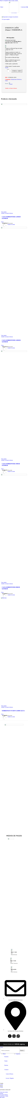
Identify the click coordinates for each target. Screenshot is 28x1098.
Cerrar (1, 1047)
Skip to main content (13, 0)
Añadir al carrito (17, 70)
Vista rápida (3, 212)
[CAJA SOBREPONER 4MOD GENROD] (14, 351)
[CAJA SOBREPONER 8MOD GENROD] (14, 475)
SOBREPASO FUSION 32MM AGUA (13, 710)
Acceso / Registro (10, 1078)
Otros (6, 80)
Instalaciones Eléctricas (16, 79)
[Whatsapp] (18, 1036)
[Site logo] (14, 12)
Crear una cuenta (4, 1092)
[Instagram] (14, 1036)
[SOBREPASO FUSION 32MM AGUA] (14, 598)
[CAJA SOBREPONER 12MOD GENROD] (14, 104)
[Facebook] (10, 1036)
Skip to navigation (4, 0)
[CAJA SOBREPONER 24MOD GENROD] (14, 228)
